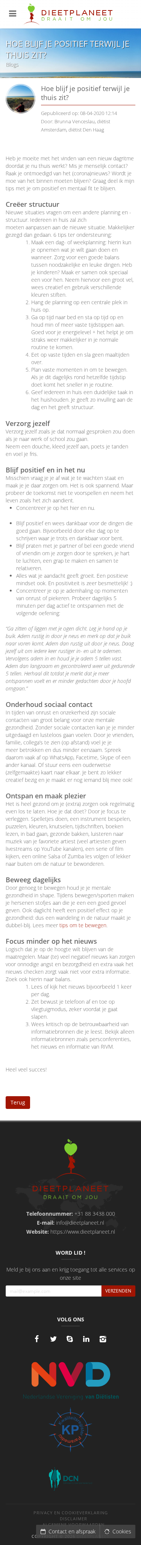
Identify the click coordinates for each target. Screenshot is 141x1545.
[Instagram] (103, 1339)
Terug (18, 1102)
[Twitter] (53, 1339)
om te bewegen (88, 925)
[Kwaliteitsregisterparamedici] (70, 1430)
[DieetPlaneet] (70, 1170)
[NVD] (70, 1380)
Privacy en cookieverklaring (70, 1512)
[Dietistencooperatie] (70, 1479)
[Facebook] (37, 1339)
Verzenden (118, 1291)
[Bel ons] (70, 1339)
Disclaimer (73, 1518)
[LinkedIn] (86, 1339)
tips (64, 925)
